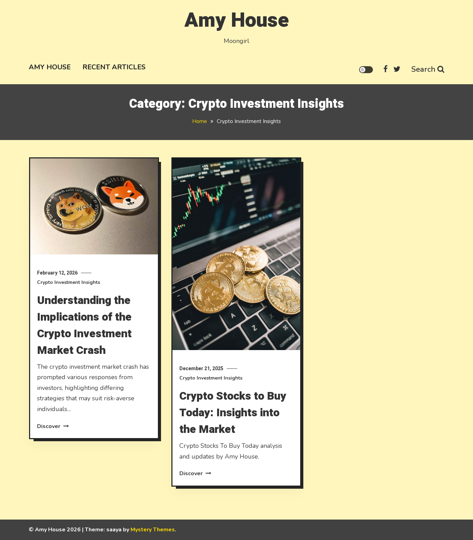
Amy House (237, 20)
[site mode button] (366, 69)
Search (423, 69)
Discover (49, 426)
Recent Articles (113, 67)
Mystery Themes (153, 529)
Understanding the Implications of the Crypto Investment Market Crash (84, 325)
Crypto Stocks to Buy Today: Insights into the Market (232, 412)
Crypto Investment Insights (68, 282)
